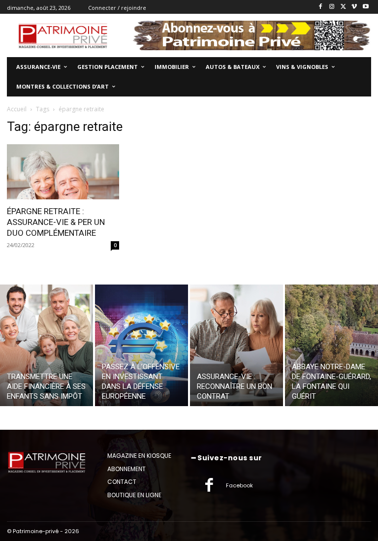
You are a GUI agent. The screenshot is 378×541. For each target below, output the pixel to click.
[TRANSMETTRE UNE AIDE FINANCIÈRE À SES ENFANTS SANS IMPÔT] (46, 345)
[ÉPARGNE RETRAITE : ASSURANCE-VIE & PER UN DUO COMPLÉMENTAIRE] (63, 172)
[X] (343, 7)
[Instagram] (332, 7)
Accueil (17, 109)
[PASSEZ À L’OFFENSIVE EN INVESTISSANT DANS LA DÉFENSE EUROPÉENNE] (141, 345)
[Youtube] (365, 7)
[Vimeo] (354, 7)
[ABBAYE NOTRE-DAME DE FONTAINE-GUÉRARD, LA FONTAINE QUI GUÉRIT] (331, 345)
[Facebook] (320, 7)
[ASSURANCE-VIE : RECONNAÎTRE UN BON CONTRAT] (236, 345)
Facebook (239, 485)
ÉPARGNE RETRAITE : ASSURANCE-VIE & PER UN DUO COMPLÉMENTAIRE (56, 222)
